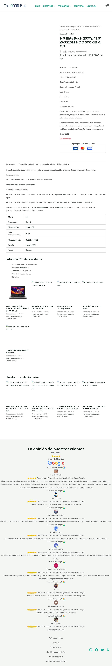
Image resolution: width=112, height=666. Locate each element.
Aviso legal (56, 643)
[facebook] (96, 649)
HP (27, 217)
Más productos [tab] (63, 164)
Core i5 (28, 222)
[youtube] (102, 649)
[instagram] (90, 649)
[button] (54, 6)
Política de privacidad (56, 638)
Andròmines (24, 267)
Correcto (29, 250)
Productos (63, 6)
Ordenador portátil (72, 26)
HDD (28, 233)
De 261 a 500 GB (32, 240)
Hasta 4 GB (30, 227)
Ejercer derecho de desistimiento (56, 661)
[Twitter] (108, 649)
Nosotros (48, 6)
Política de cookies (56, 647)
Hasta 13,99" (31, 245)
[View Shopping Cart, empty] (106, 6)
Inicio (37, 6)
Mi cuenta (91, 6)
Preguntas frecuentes (56, 657)
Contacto (79, 6)
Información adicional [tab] (26, 164)
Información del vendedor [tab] (45, 164)
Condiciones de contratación (56, 652)
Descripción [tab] (10, 164)
